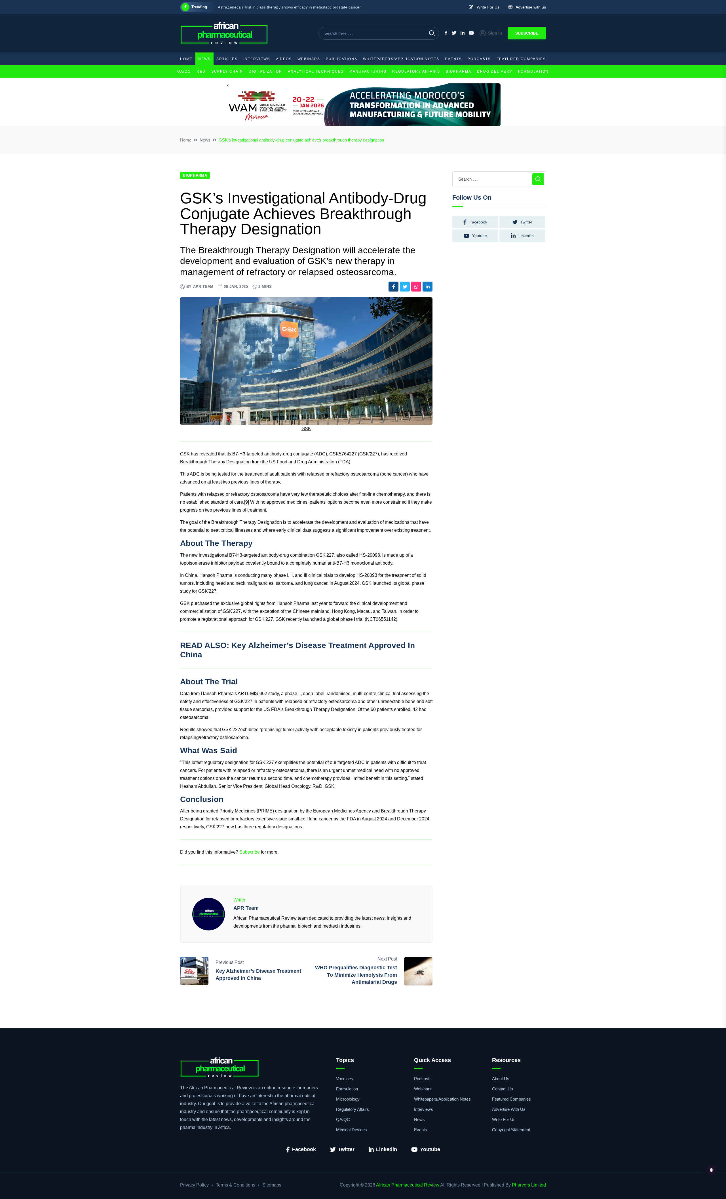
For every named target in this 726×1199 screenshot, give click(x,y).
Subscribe (526, 33)
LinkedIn (526, 235)
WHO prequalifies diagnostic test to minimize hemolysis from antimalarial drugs (356, 975)
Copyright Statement (511, 1129)
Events (453, 59)
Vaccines (344, 1078)
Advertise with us (529, 7)
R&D (201, 71)
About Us (500, 1078)
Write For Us (486, 7)
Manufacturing (368, 71)
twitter (526, 222)
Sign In (495, 33)
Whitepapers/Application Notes (401, 59)
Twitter (346, 1149)
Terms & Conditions (235, 1185)
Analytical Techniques (316, 71)
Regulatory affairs (416, 71)
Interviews (256, 59)
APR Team (203, 286)
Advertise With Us (508, 1109)
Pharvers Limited (529, 1185)
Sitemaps (271, 1185)
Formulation (533, 71)
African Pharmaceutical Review (407, 1185)
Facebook (304, 1149)
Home (186, 59)
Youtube (430, 1149)
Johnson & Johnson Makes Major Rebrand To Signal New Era (273, 7)
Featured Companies (521, 59)
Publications (341, 59)
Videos (284, 59)
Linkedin (386, 1149)
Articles (227, 59)
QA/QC (184, 71)
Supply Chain (227, 71)
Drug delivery (494, 71)
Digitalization (265, 71)
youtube (479, 235)
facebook (478, 222)
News (204, 59)
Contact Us (502, 1088)
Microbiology (348, 1099)
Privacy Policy (194, 1185)
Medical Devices (351, 1129)
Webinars (308, 59)
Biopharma (458, 71)
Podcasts (479, 59)
